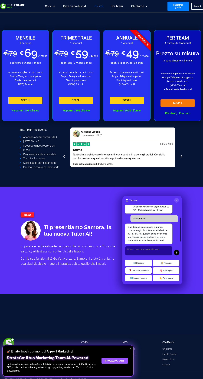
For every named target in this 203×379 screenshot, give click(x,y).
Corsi (48, 6)
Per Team (117, 6)
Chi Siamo (137, 6)
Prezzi (98, 6)
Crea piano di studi (74, 6)
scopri (177, 102)
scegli (25, 100)
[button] (64, 156)
